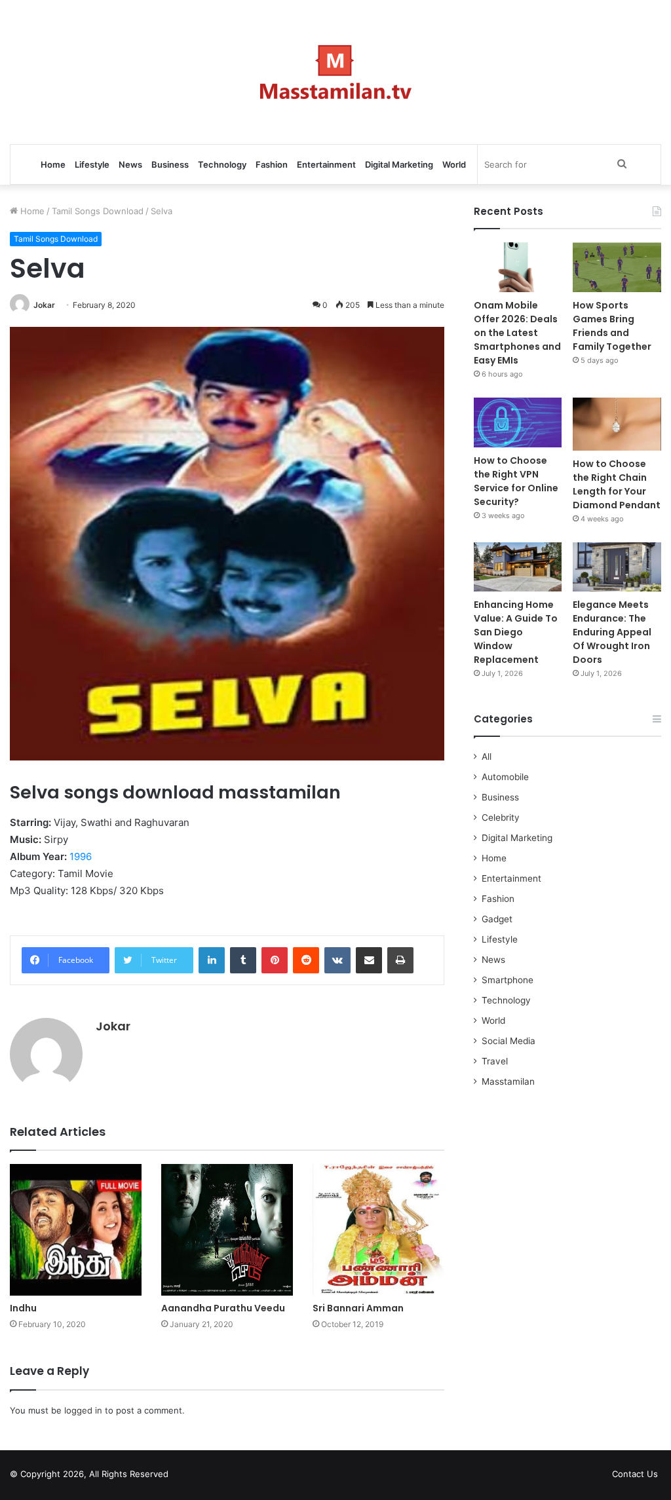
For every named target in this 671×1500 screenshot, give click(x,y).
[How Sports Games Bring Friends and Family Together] (617, 267)
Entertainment (326, 164)
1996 (80, 856)
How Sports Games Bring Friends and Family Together (612, 326)
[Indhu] (76, 1230)
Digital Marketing (399, 164)
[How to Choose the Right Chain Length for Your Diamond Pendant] (617, 424)
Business (170, 164)
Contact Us (635, 1474)
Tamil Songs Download (98, 211)
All (486, 756)
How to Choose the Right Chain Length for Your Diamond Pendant (617, 484)
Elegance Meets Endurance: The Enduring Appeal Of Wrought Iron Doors (612, 632)
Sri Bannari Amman (358, 1308)
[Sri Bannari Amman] (378, 1230)
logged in (83, 1410)
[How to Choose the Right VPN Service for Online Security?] (518, 422)
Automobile (505, 777)
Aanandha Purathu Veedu (223, 1308)
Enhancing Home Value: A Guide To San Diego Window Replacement (516, 632)
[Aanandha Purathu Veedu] (227, 1230)
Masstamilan (508, 1081)
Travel (495, 1061)
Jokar (44, 305)
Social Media (508, 1041)
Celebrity (501, 817)
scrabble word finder (186, 1476)
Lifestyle (92, 164)
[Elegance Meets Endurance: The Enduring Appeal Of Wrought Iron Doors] (617, 567)
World (454, 164)
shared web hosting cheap (211, 1476)
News (130, 164)
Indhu (23, 1308)
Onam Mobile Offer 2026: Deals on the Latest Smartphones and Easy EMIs (517, 333)
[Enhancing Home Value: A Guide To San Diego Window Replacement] (518, 567)
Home (53, 164)
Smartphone (507, 980)
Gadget (497, 919)
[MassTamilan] (336, 72)
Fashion (272, 164)
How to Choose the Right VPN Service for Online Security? (516, 481)
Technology (222, 164)
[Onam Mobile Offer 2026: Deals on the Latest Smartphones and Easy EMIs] (518, 267)
